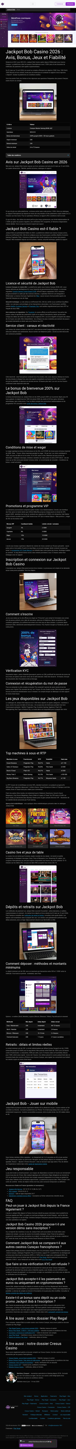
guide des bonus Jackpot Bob (36, 403)
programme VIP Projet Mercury (22, 550)
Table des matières (14, 155)
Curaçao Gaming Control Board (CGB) (24, 291)
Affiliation (47, 1415)
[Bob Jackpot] (5, 4)
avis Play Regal (47, 1259)
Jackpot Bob (11, 9)
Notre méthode (65, 1411)
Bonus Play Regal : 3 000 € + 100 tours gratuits (24, 1330)
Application (44, 1396)
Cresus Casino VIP (15, 1365)
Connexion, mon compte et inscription (21, 1362)
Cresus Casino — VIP (63, 1407)
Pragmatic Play (34, 306)
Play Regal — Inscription (49, 1400)
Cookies (42, 1418)
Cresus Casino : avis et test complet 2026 (22, 1358)
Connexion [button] (60, 4)
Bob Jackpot (28, 1396)
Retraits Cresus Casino (16, 1367)
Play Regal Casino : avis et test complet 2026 (23, 1328)
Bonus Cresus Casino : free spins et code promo (24, 1360)
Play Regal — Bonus (33, 1400)
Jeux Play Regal (14, 1335)
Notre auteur (54, 1411)
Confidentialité (33, 1418)
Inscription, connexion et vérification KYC (22, 1333)
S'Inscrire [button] (70, 4)
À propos (45, 1411)
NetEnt (13, 306)
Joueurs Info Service (15, 1189)
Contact (55, 1415)
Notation (25, 1415)
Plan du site (66, 1418)
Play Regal (42, 1257)
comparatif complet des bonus (58, 1312)
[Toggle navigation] (32, 4)
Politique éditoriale (36, 1415)
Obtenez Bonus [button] (27, 1445)
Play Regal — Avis (64, 1396)
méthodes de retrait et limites (34, 915)
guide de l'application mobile (37, 1164)
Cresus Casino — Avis (46, 1403)
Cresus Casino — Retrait (32, 1411)
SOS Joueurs (13, 1191)
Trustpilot (31, 312)
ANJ (38, 296)
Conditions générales (54, 1418)
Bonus (36, 1396)
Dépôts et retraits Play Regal (18, 1337)
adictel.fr (11, 1194)
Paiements (53, 1396)
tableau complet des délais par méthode (19, 1293)
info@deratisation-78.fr (55, 1425)
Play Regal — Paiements (29, 1403)
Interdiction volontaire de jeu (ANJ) (20, 1196)
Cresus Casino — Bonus (62, 1403)
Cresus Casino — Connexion (46, 1407)
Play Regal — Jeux (64, 1400)
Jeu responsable (65, 1415)
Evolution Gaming (21, 306)
